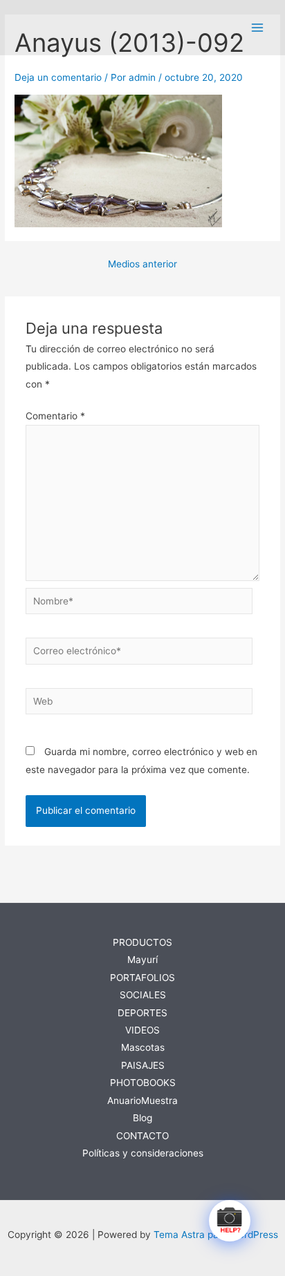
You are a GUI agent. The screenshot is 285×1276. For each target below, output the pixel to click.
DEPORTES (142, 1012)
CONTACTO (142, 1135)
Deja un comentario (58, 77)
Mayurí (142, 959)
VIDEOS (142, 1030)
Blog (142, 1117)
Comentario (55, 415)
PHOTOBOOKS (143, 1082)
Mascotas (143, 1047)
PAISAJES (143, 1065)
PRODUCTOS (142, 942)
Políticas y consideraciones (142, 1153)
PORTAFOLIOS (142, 977)
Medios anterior (142, 264)
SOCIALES (143, 994)
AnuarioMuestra (142, 1100)
